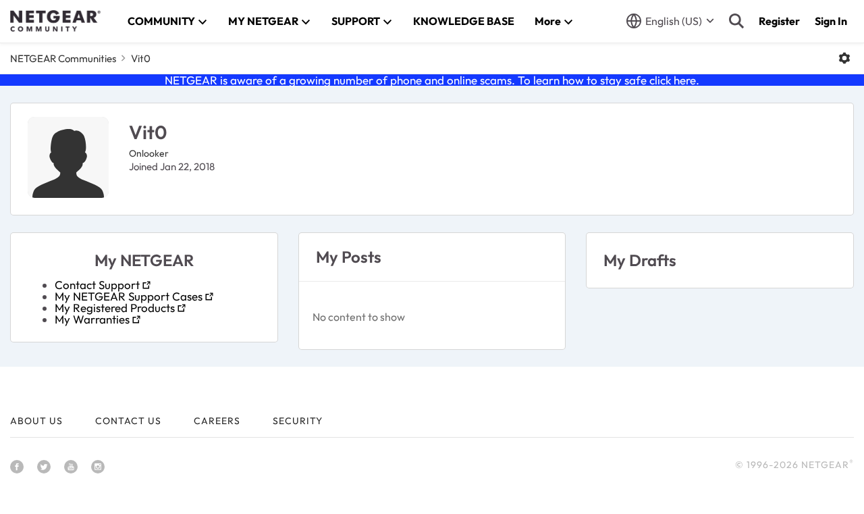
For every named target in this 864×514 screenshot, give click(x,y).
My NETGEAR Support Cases (128, 296)
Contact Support (97, 285)
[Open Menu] (844, 58)
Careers (217, 421)
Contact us (128, 421)
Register (779, 21)
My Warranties (92, 319)
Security (298, 421)
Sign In (831, 21)
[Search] (736, 21)
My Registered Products (115, 308)
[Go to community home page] (55, 21)
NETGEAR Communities (63, 58)
